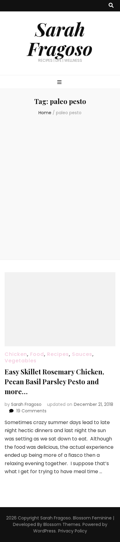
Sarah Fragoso (60, 38)
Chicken (16, 354)
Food (37, 354)
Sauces (82, 354)
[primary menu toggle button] (60, 82)
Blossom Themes (61, 524)
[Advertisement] (60, 188)
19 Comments (31, 411)
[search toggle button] (111, 6)
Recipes (58, 354)
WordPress (44, 531)
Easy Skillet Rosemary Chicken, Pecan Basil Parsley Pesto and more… (54, 381)
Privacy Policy (72, 531)
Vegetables (21, 360)
